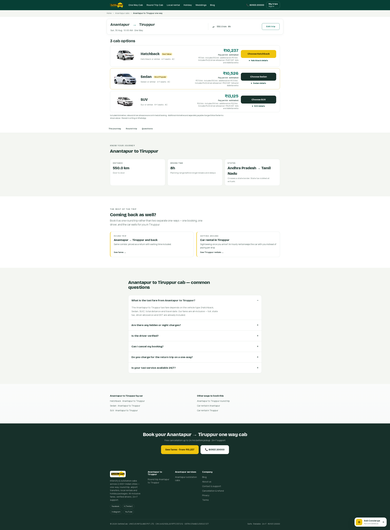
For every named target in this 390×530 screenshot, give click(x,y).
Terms (205, 499)
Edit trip (270, 26)
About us (206, 481)
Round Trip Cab (155, 5)
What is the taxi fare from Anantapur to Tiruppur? (163, 300)
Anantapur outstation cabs (186, 479)
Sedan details (259, 83)
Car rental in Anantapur (208, 405)
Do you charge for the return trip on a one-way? (162, 357)
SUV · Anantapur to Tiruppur (124, 410)
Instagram (116, 511)
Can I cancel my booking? (147, 346)
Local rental (173, 5)
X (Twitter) (128, 506)
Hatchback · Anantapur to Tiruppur (127, 400)
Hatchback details (259, 60)
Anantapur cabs (122, 13)
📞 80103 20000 (255, 5)
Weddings (200, 5)
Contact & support (211, 486)
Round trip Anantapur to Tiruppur (158, 481)
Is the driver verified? (145, 335)
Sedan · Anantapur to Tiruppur (125, 405)
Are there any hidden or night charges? (156, 325)
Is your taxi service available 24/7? (153, 367)
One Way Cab (135, 5)
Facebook (115, 506)
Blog (212, 5)
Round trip (131, 128)
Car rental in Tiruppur (207, 410)
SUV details (259, 106)
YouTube (128, 511)
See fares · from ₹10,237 (179, 449)
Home (109, 13)
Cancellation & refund (213, 490)
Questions (147, 128)
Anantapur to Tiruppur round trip (213, 400)
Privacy (205, 495)
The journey (115, 128)
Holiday (188, 5)
